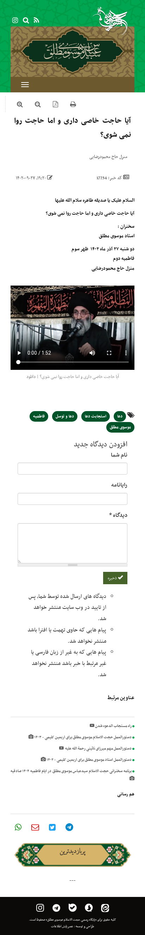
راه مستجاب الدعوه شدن (113, 726)
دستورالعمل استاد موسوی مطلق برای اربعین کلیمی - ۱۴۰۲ (89, 760)
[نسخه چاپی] (73, 105)
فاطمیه (39, 416)
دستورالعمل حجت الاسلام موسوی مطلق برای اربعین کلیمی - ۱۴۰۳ (82, 737)
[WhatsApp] (18, 827)
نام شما (119, 455)
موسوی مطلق (120, 427)
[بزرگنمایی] (20, 105)
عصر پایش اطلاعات (62, 926)
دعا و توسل (65, 416)
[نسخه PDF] (55, 105)
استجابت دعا (95, 416)
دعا (119, 416)
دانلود (31, 377)
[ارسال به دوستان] (35, 827)
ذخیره (113, 578)
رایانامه (119, 485)
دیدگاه (118, 515)
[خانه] (72, 51)
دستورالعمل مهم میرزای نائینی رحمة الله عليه (98, 748)
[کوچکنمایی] (38, 105)
